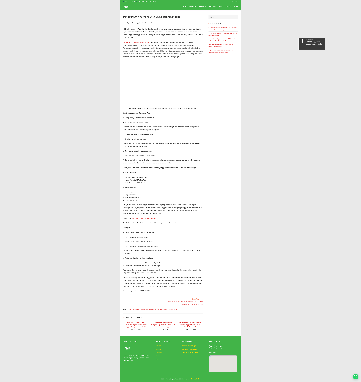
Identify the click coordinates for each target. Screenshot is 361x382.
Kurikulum (159, 352)
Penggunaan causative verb (168, 309)
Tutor (157, 356)
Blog (157, 359)
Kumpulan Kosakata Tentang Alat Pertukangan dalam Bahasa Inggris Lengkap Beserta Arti (136, 325)
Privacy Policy (195, 379)
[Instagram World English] (211, 347)
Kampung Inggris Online (189, 349)
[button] (355, 376)
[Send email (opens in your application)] (237, 1)
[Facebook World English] (216, 347)
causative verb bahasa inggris (136, 309)
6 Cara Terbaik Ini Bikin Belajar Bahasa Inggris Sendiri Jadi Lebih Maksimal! (190, 325)
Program (158, 346)
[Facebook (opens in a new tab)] (232, 1)
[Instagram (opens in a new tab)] (235, 1)
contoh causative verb (152, 309)
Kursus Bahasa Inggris (189, 346)
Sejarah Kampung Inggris (190, 352)
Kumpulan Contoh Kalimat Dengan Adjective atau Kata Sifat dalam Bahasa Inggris (163, 325)
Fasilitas (158, 349)
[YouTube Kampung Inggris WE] (221, 347)
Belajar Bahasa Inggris (133, 23)
